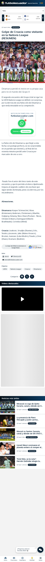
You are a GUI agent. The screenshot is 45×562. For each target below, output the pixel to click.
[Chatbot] (40, 550)
